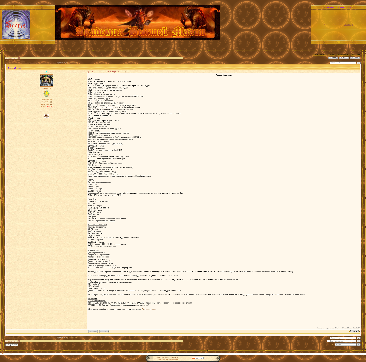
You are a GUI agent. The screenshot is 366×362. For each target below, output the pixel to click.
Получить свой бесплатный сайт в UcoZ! (168, 357)
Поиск (353, 54)
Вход (27, 42)
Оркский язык (62, 63)
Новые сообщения (319, 54)
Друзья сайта (7, 354)
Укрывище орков (149, 309)
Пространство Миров (12, 63)
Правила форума (343, 54)
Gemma (23, 61)
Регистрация (348, 25)
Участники (331, 54)
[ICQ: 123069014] (104, 331)
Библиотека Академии (48, 63)
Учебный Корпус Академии (30, 63)
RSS (338, 42)
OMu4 (46, 72)
